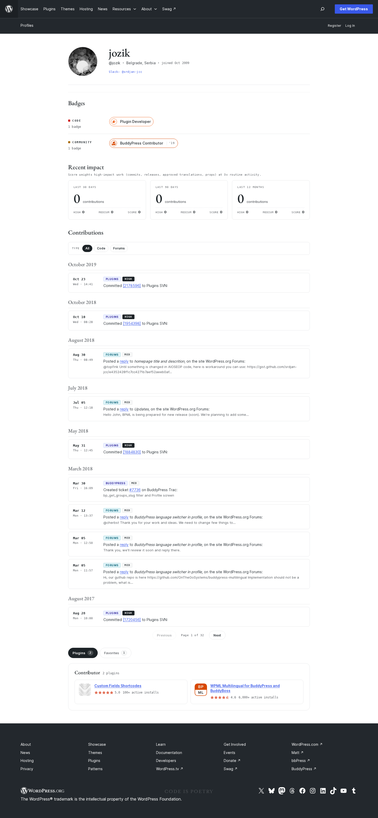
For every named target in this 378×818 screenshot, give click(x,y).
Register (334, 26)
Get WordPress (354, 9)
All (87, 248)
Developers (166, 760)
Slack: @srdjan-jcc (125, 72)
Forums (119, 248)
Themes (95, 752)
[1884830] (132, 452)
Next (217, 635)
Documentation (169, 752)
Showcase (97, 744)
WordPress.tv (169, 769)
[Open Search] (322, 9)
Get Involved (235, 744)
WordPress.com (307, 744)
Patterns (95, 769)
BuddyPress (304, 769)
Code (101, 248)
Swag (231, 769)
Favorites (114, 653)
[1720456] (132, 619)
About (26, 744)
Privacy (27, 769)
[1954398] (132, 323)
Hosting (27, 760)
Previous (164, 635)
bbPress (301, 760)
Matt (298, 752)
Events (229, 752)
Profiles (27, 25)
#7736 (135, 490)
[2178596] (132, 285)
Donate (232, 760)
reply (124, 361)
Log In (350, 26)
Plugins (82, 653)
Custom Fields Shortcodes (117, 686)
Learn (161, 744)
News (25, 752)
